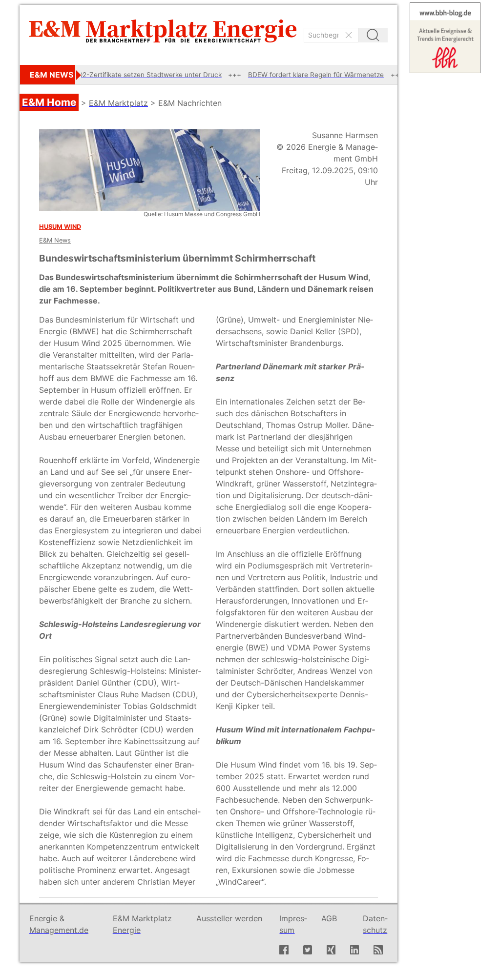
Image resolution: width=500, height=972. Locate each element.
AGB (329, 918)
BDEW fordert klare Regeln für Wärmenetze (293, 75)
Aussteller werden (229, 918)
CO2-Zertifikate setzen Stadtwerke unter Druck (124, 75)
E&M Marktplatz (118, 103)
